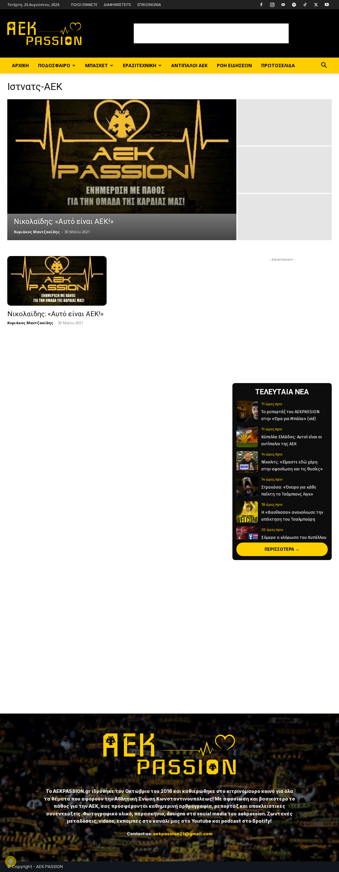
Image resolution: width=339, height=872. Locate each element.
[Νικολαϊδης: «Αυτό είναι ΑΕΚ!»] (121, 156)
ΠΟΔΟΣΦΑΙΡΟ (54, 65)
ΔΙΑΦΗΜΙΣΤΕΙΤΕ (117, 4)
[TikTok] (305, 4)
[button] (324, 66)
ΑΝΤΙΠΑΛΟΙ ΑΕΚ (189, 65)
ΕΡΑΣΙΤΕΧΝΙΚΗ (139, 65)
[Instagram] (272, 4)
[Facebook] (261, 4)
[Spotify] (294, 4)
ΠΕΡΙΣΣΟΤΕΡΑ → (282, 549)
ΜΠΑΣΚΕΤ (96, 65)
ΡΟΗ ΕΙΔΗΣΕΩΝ (234, 65)
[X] (316, 4)
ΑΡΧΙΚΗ (20, 65)
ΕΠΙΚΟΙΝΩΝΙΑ (149, 4)
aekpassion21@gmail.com (183, 833)
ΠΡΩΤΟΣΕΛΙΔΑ (278, 65)
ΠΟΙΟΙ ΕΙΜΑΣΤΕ (84, 4)
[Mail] (283, 4)
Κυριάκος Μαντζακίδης (37, 231)
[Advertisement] (211, 33)
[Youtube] (327, 4)
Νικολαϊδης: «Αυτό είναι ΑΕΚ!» (55, 314)
